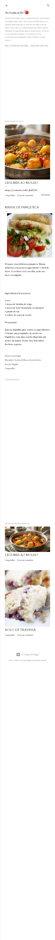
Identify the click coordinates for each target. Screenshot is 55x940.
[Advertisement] (27, 85)
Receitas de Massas (22, 360)
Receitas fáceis (35, 360)
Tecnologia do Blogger (30, 654)
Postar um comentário (25, 195)
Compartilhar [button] (10, 195)
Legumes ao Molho (21, 183)
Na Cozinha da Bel (17, 45)
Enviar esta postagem (13, 356)
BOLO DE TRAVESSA (20, 630)
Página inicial (40, 45)
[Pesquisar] (48, 5)
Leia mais (45, 195)
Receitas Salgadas (11, 364)
